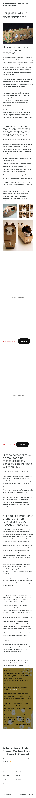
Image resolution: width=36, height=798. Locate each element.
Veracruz (18, 727)
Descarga (24, 341)
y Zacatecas (24, 727)
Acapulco (9, 703)
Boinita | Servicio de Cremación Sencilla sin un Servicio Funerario (17, 751)
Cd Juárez (15, 722)
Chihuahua (7, 722)
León (13, 708)
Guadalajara (20, 706)
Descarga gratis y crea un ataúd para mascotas (17, 50)
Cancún (25, 703)
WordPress (30, 794)
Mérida (18, 708)
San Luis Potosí (16, 724)
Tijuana (24, 724)
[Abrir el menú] (32, 4)
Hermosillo (7, 708)
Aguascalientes (17, 703)
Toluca (29, 724)
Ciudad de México (10, 706)
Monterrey (24, 708)
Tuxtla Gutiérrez (9, 727)
